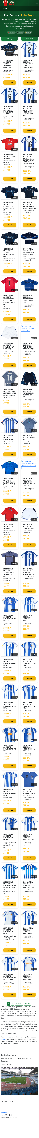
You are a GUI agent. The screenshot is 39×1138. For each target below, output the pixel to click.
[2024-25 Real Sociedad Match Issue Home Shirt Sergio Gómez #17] (29, 95)
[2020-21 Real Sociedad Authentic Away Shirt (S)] (29, 332)
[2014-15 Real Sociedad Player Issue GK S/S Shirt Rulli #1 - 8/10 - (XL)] (9, 284)
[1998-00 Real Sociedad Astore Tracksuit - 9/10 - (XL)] (9, 49)
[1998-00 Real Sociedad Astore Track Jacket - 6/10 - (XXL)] (9, 238)
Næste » (19, 1004)
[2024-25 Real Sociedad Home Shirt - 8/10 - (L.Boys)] (29, 558)
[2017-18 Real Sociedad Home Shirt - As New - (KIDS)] (29, 963)
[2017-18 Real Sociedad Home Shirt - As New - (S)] (9, 604)
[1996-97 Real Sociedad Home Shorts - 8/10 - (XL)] (9, 332)
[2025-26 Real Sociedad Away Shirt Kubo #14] (9, 378)
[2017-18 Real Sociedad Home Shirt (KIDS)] (9, 917)
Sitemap (4, 1113)
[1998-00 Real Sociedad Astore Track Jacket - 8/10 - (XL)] (29, 284)
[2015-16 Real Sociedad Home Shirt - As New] (9, 649)
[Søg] (37, 3)
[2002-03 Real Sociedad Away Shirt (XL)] (9, 143)
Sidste (27, 1004)
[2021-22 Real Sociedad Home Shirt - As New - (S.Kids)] (29, 871)
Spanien (4, 1039)
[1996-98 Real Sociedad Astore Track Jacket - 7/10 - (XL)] (29, 238)
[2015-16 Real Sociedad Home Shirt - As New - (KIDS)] (29, 917)
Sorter (28, 39)
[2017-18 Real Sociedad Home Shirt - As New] (29, 649)
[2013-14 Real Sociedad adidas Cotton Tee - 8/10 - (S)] (29, 779)
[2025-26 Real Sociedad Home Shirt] (9, 425)
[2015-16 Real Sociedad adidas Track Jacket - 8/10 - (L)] (9, 467)
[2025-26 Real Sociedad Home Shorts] (29, 514)
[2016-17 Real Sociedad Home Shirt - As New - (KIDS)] (9, 963)
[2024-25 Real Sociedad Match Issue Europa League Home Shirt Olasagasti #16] (29, 143)
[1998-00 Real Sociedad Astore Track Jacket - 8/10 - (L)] (29, 192)
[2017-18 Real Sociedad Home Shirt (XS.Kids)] (9, 823)
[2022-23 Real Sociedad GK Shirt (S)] (9, 514)
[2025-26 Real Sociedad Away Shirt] (29, 425)
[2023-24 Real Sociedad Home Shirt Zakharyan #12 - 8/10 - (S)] (29, 467)
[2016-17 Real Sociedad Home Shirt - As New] (29, 604)
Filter (9, 39)
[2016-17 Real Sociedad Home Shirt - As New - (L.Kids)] (29, 823)
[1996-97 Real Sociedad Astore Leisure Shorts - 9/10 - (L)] (29, 378)
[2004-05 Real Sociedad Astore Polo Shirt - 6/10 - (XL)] (9, 558)
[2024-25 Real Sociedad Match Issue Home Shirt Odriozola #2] (29, 49)
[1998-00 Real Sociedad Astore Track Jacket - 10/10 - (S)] (9, 192)
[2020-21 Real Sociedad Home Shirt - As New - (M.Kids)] (9, 871)
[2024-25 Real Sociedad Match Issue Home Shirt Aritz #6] (9, 95)
